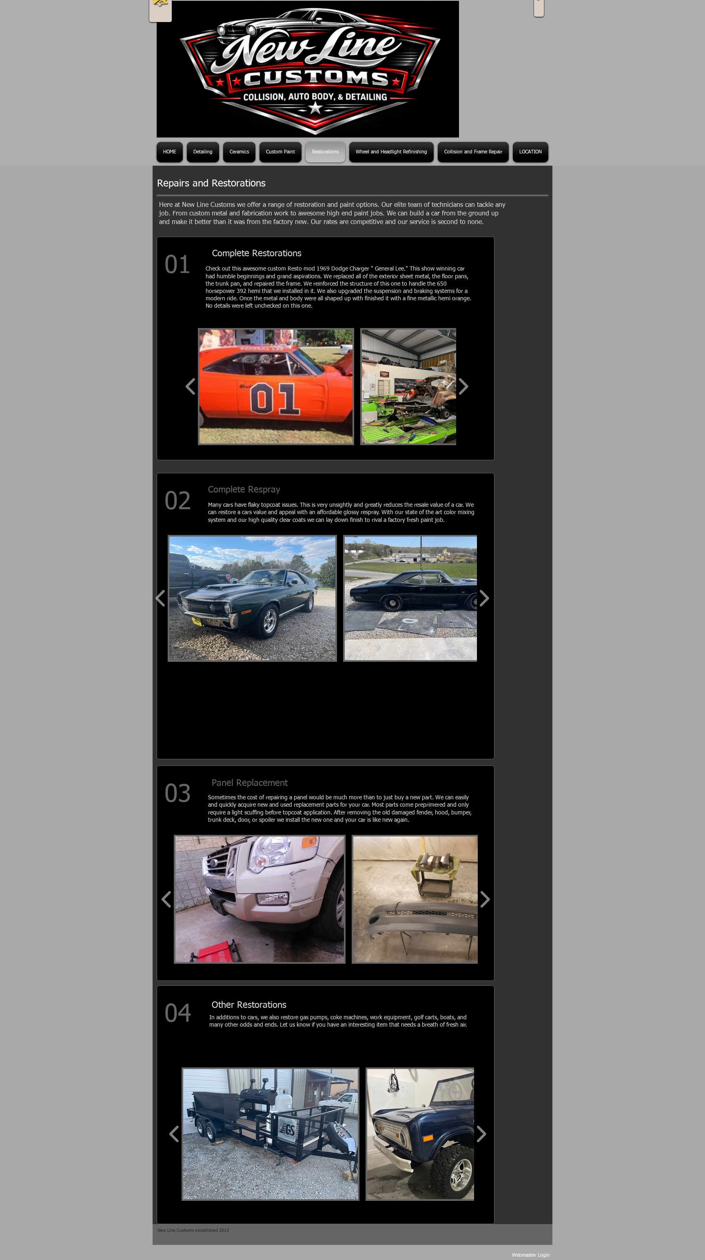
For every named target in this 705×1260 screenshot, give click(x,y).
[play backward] (191, 386)
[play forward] (463, 386)
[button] (276, 386)
